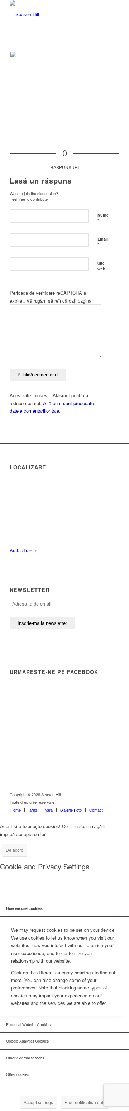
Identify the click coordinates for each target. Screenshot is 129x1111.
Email (102, 242)
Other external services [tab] (25, 1057)
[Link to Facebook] (103, 794)
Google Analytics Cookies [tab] (27, 1041)
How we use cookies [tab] (24, 908)
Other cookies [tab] (17, 1074)
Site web (101, 266)
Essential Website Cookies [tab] (28, 1024)
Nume (103, 218)
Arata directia (23, 550)
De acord (15, 850)
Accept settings (38, 1102)
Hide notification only (84, 1102)
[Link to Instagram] (114, 794)
